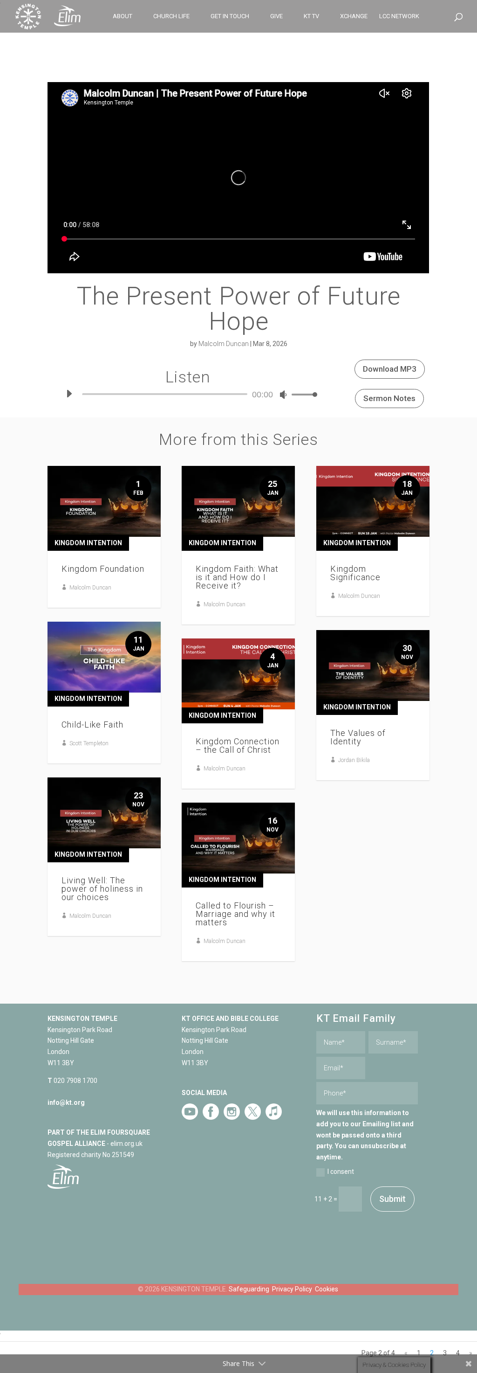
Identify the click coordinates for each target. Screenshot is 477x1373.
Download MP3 (389, 369)
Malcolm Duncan (223, 343)
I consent (340, 1171)
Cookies (326, 1289)
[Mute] (283, 394)
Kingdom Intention (88, 543)
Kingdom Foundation (102, 569)
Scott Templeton (89, 743)
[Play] (68, 393)
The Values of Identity (358, 737)
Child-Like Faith (92, 724)
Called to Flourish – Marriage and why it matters (235, 914)
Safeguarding (249, 1289)
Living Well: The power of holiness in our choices (102, 888)
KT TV (311, 16)
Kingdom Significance (355, 573)
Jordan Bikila (354, 760)
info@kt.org (66, 1102)
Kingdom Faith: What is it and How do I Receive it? (237, 577)
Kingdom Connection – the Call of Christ (237, 745)
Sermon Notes (389, 398)
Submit (392, 1199)
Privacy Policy (292, 1289)
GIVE (276, 16)
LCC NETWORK (399, 16)
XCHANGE (354, 16)
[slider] (302, 394)
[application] (187, 394)
